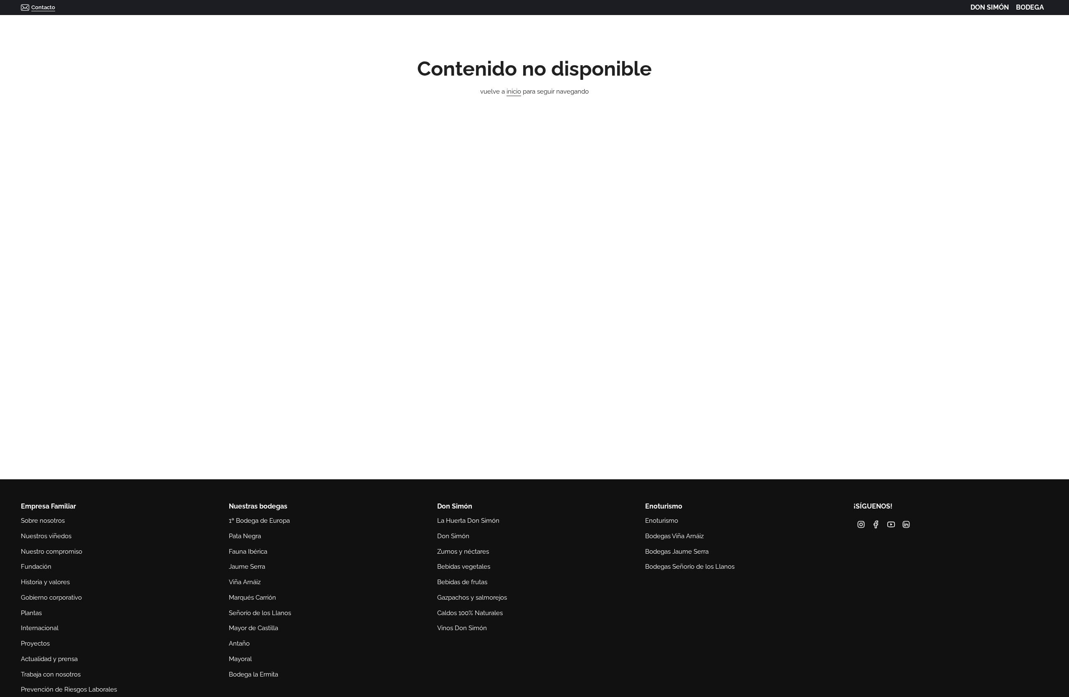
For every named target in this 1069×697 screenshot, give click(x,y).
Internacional (39, 628)
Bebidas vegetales (463, 566)
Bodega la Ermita (253, 674)
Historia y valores (45, 582)
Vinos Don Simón (462, 628)
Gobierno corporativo (51, 597)
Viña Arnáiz (245, 582)
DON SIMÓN (989, 7)
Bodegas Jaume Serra (677, 551)
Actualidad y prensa (49, 659)
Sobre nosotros (43, 520)
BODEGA (1030, 7)
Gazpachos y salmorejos (472, 597)
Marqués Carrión (252, 597)
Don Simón (453, 536)
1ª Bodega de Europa (259, 520)
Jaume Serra (247, 566)
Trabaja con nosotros (51, 674)
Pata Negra (245, 536)
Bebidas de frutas (462, 582)
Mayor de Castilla (253, 628)
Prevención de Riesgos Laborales (69, 689)
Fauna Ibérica (248, 551)
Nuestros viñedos (46, 536)
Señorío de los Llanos (260, 613)
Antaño (239, 643)
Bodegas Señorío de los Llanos (690, 566)
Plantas (31, 613)
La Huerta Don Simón (468, 520)
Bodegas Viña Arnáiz (674, 536)
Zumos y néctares (463, 551)
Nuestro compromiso (51, 551)
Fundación (36, 566)
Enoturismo (661, 520)
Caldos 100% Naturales (470, 613)
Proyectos (35, 643)
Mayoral (240, 659)
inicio (514, 91)
